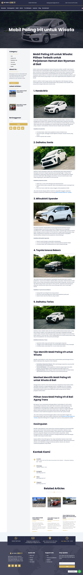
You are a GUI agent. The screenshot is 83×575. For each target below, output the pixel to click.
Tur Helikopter (27, 8)
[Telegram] (34, 482)
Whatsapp (39, 466)
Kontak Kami (45, 8)
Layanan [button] (35, 8)
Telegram (38, 482)
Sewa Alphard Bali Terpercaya (21, 91)
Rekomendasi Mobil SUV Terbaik (63, 192)
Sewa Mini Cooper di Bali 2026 (21, 105)
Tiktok (37, 477)
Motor (21, 8)
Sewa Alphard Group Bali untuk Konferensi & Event (69, 517)
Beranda (3, 8)
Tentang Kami (10, 8)
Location (38, 459)
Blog (40, 8)
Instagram (39, 471)
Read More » (34, 531)
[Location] (34, 460)
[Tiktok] (34, 477)
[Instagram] (34, 471)
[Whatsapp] (34, 466)
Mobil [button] (17, 8)
